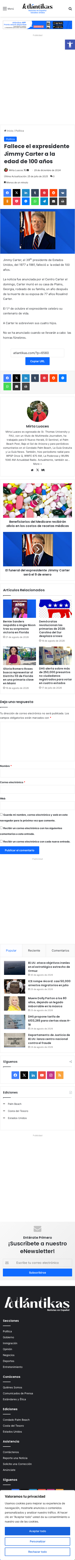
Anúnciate (9, 1469)
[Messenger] (26, 201)
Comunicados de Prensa (18, 1393)
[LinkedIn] (26, 193)
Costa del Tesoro (18, 1110)
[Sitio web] (32, 470)
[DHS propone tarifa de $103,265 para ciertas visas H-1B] (14, 1022)
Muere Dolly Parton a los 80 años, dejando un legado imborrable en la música (47, 1002)
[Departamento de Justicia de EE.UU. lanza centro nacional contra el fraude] (14, 1040)
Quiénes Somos (12, 1387)
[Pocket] (16, 201)
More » (37, 463)
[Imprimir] (63, 201)
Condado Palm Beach (16, 1419)
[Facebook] (7, 193)
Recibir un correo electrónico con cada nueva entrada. (36, 841)
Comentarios (60, 950)
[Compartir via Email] (53, 201)
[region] (37, 1525)
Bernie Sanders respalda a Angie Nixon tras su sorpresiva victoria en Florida (19, 627)
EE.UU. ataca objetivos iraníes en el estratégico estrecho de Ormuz (49, 967)
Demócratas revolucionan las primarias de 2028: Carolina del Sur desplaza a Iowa (52, 629)
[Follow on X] (25, 170)
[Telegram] (44, 201)
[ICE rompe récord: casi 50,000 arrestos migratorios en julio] (14, 986)
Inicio (9, 130)
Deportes (8, 1361)
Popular (11, 950)
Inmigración (10, 1343)
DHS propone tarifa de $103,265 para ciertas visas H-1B (49, 1021)
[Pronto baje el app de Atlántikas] (37, 24)
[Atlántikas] (37, 8)
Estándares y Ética (14, 1399)
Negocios (8, 1355)
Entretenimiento (12, 1366)
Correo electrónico (12, 782)
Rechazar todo (37, 1551)
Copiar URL (37, 361)
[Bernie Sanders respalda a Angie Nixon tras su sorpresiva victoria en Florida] (19, 608)
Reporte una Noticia (15, 1458)
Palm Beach (15, 1103)
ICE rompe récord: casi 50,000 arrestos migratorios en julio (49, 983)
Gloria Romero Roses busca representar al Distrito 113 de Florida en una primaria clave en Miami (18, 676)
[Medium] (43, 470)
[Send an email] (28, 170)
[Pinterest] (44, 193)
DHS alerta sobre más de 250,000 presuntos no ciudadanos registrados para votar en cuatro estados (55, 676)
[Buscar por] (70, 10)
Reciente (34, 950)
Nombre (6, 765)
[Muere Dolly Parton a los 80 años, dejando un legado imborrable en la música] (14, 1003)
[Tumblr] (35, 193)
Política (19, 130)
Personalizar (37, 1541)
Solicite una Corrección (17, 1463)
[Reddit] (53, 193)
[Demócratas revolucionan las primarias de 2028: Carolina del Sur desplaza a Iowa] (55, 608)
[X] (16, 193)
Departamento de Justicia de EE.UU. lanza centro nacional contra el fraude (49, 1039)
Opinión (7, 1349)
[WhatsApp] (35, 201)
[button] (70, 45)
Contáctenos (11, 1452)
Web (2, 798)
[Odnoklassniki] (7, 201)
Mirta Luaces (16, 170)
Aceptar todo (37, 1531)
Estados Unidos (17, 1118)
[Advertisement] (37, 78)
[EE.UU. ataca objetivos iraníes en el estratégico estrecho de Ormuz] (14, 968)
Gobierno (8, 1337)
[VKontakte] (63, 193)
